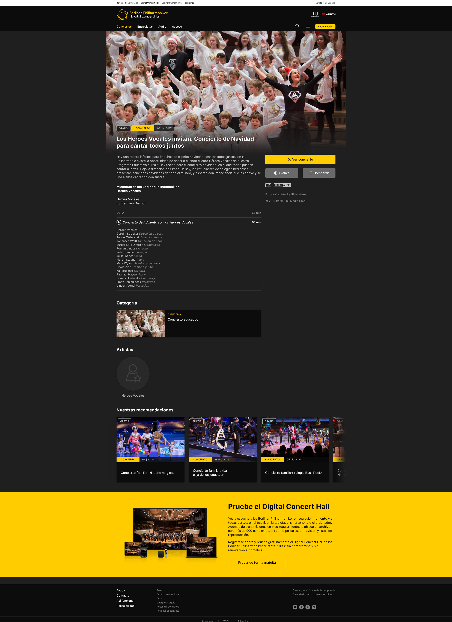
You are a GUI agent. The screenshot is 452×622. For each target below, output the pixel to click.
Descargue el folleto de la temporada (314, 590)
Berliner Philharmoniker (127, 3)
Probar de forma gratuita (257, 562)
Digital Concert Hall (150, 3)
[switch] (258, 284)
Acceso (177, 26)
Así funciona (125, 600)
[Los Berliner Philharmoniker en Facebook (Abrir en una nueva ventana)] (301, 607)
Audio (162, 26)
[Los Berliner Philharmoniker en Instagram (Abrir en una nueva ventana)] (314, 607)
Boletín (160, 590)
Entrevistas (145, 26)
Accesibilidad (126, 606)
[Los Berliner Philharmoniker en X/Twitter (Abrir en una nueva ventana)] (307, 607)
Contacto (123, 595)
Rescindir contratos (168, 606)
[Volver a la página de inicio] (142, 14)
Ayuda (319, 3)
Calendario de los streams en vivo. (312, 594)
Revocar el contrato (168, 610)
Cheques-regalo (166, 602)
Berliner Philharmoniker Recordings (178, 3)
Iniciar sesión (325, 26)
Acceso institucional (168, 594)
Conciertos (124, 26)
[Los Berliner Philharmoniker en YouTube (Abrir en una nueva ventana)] (295, 607)
